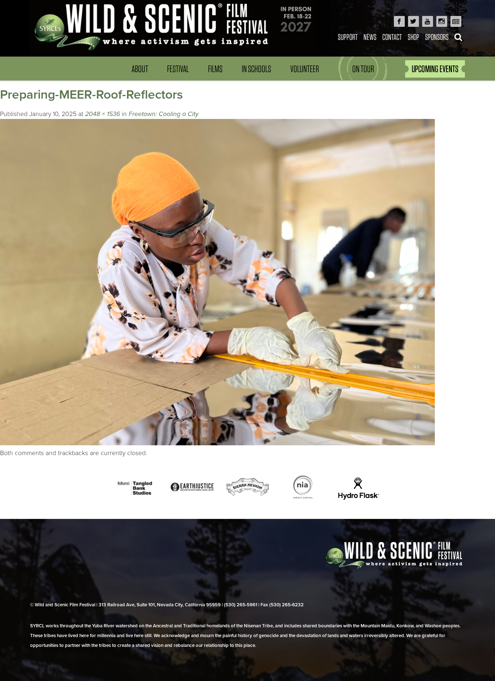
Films (215, 68)
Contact (392, 37)
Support (348, 37)
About (140, 68)
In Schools (256, 68)
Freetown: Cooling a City (164, 114)
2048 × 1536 (102, 114)
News (370, 37)
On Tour (363, 68)
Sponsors (437, 37)
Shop (413, 37)
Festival (178, 68)
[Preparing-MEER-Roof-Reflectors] (217, 443)
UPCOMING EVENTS (435, 68)
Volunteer (304, 68)
